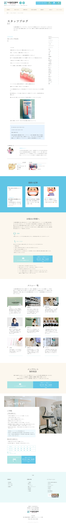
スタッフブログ (59, 9)
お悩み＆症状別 (34, 9)
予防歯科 (29, 489)
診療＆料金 (25, 9)
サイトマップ (50, 492)
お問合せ (49, 488)
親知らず (29, 483)
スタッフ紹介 (10, 485)
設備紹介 (9, 486)
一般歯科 (29, 482)
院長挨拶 (9, 482)
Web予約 (49, 486)
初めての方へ (16, 9)
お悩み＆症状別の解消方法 (52, 482)
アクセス (49, 489)
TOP (7, 12)
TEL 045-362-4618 (33, 519)
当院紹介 (8, 9)
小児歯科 (29, 491)
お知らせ (50, 9)
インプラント (30, 485)
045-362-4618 (43, 259)
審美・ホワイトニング (32, 486)
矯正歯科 (29, 488)
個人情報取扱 (50, 491)
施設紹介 (42, 9)
